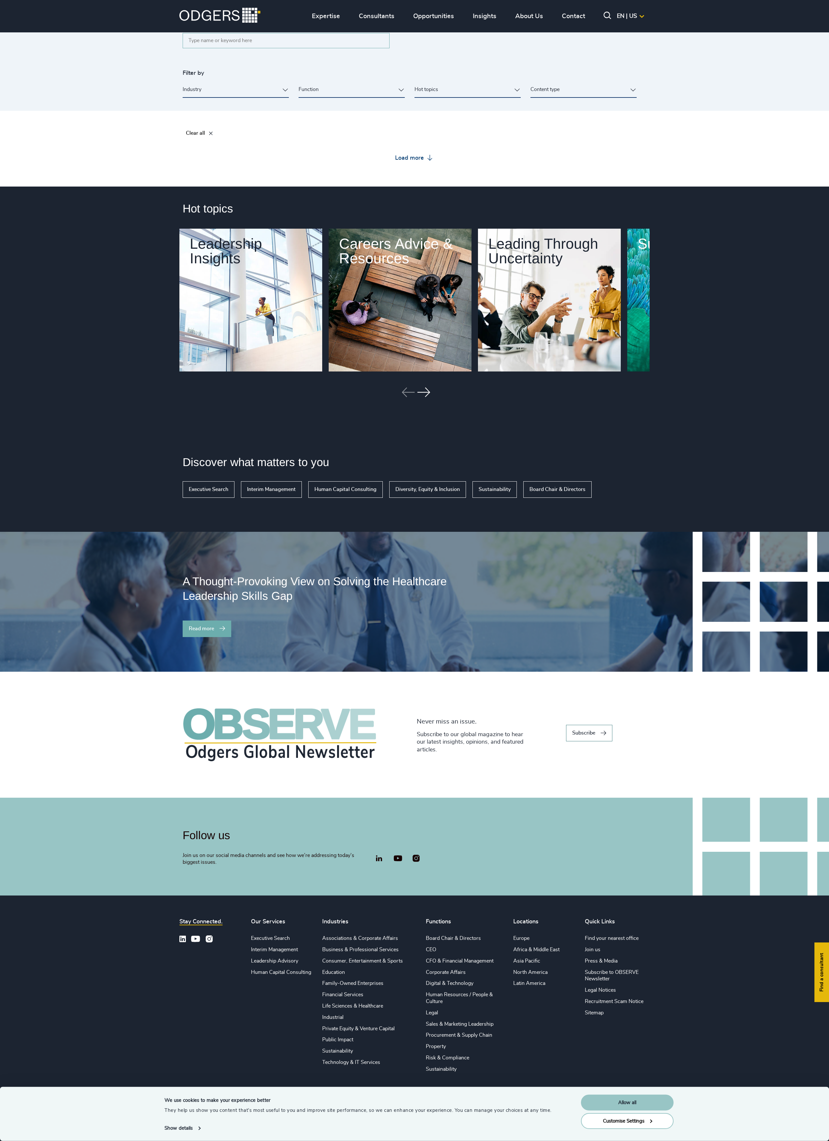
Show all (610, 489)
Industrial (333, 1017)
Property (436, 1046)
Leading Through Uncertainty (543, 251)
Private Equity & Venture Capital (358, 1028)
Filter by (193, 73)
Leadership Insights (226, 251)
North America (530, 972)
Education (333, 972)
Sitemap (594, 1012)
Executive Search (208, 489)
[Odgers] (219, 16)
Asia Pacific (526, 961)
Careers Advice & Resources (396, 251)
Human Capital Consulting (345, 489)
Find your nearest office (612, 938)
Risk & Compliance (447, 1057)
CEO (431, 949)
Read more (201, 628)
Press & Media (601, 961)
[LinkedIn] (378, 859)
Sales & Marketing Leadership (460, 1024)
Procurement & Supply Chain (459, 1035)
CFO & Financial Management (460, 961)
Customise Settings (623, 1120)
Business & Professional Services (360, 949)
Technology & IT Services (351, 1062)
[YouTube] (397, 858)
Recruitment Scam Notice (614, 1001)
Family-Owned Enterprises (352, 983)
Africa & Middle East (536, 949)
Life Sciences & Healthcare (352, 1006)
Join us (592, 949)
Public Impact (337, 1039)
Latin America (529, 983)
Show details (179, 1128)
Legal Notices (600, 990)
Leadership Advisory (274, 961)
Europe (521, 938)
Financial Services (342, 994)
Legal (432, 1012)
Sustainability (495, 489)
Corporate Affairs (446, 972)
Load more (410, 158)
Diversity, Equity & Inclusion (427, 489)
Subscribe (583, 733)
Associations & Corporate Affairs (360, 938)
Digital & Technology (449, 983)
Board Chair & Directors (557, 489)
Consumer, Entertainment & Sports (362, 961)
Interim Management (271, 489)
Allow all (627, 1102)
